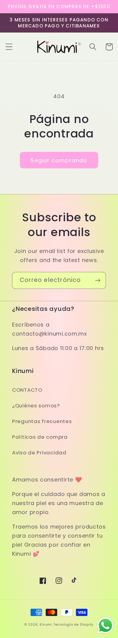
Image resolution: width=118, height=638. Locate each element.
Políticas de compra (40, 437)
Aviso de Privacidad (39, 452)
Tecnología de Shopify (73, 624)
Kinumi (46, 624)
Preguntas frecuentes (42, 421)
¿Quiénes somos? (36, 405)
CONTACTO (27, 389)
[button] (9, 47)
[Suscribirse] (98, 280)
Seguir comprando (59, 160)
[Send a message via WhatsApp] (105, 625)
